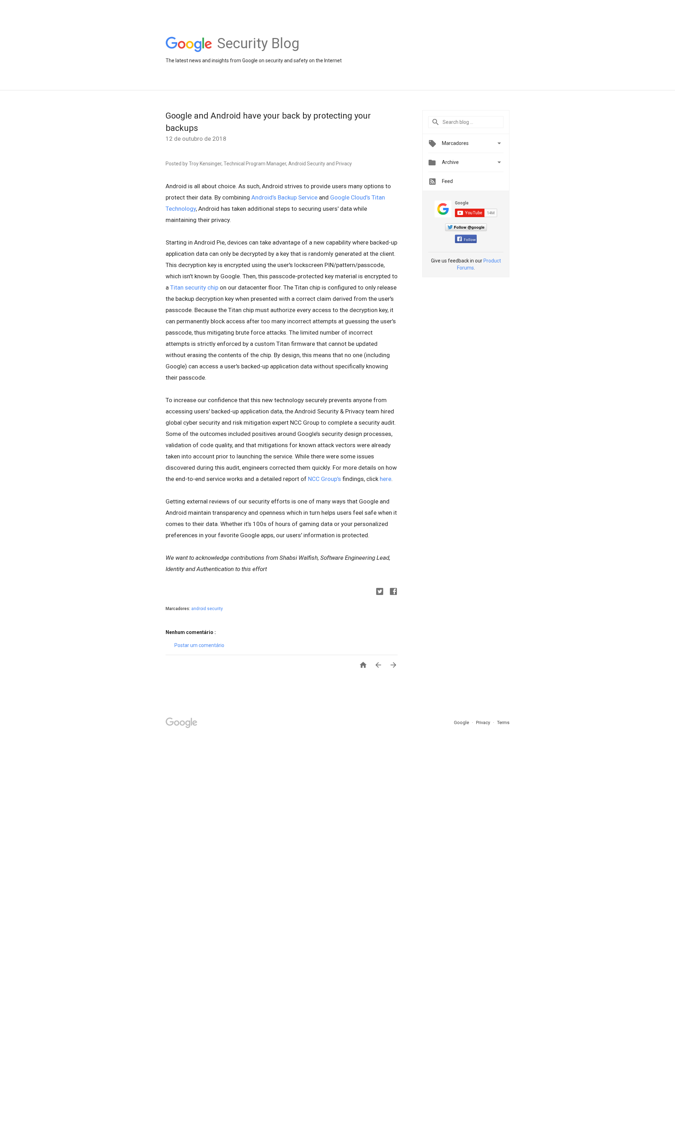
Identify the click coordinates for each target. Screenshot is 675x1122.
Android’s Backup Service (284, 197)
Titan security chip (194, 287)
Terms (503, 722)
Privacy (483, 722)
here (385, 478)
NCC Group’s (324, 478)
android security (207, 608)
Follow (470, 239)
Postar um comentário (199, 645)
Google (462, 722)
